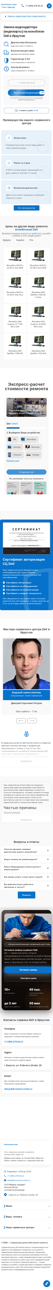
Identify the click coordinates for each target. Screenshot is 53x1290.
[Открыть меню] (49, 5)
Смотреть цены (28, 978)
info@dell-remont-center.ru (18, 1089)
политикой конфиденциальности (30, 99)
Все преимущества (26, 208)
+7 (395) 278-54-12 (34, 6)
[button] (21, 720)
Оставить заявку (28, 969)
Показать (26, 895)
